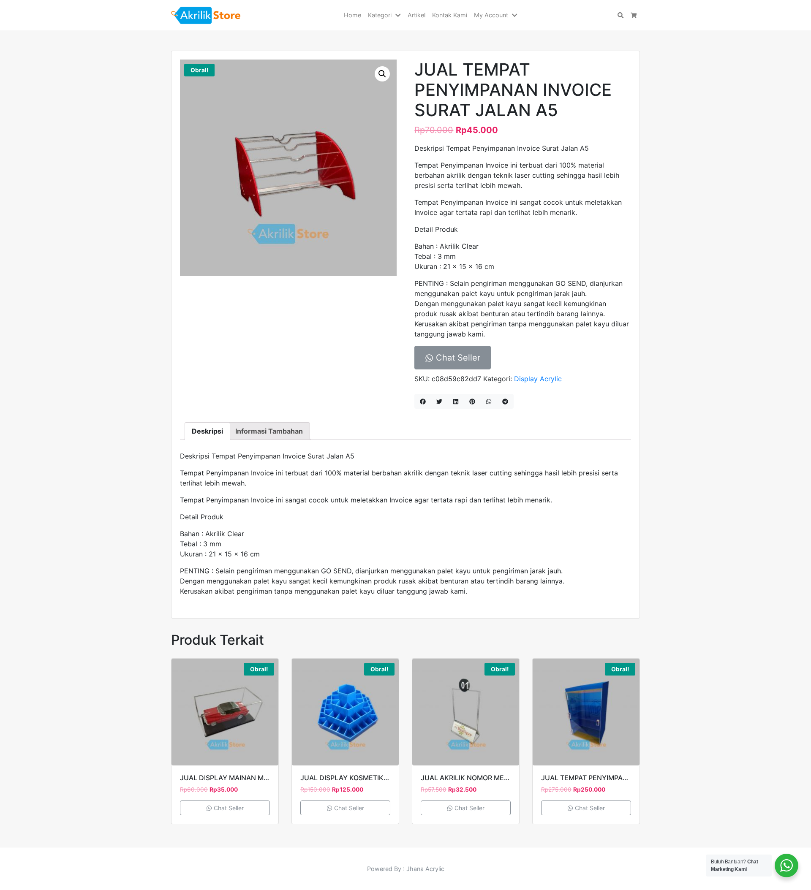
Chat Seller (456, 358)
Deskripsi (207, 431)
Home (352, 15)
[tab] (207, 431)
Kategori (380, 15)
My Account (491, 15)
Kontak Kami (449, 15)
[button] (399, 15)
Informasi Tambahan (269, 431)
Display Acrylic (538, 378)
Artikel (416, 15)
